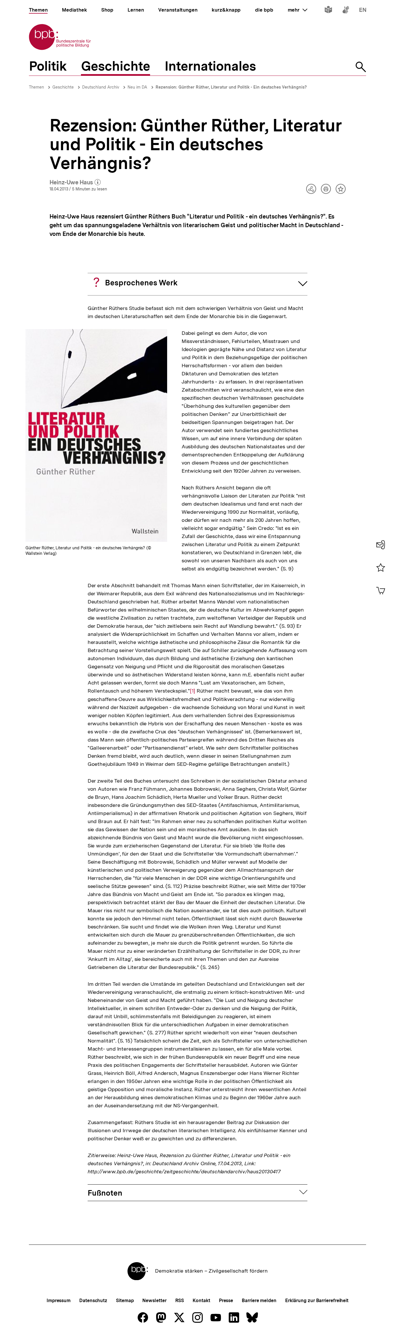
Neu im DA (137, 87)
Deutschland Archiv (100, 87)
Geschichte (63, 87)
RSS (179, 1300)
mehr (297, 10)
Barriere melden (259, 1300)
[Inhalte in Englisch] (362, 11)
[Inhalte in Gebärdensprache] (345, 11)
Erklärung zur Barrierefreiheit (316, 1300)
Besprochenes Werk (141, 282)
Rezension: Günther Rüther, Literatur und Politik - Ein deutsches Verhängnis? (231, 87)
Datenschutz (93, 1300)
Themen (36, 87)
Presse (226, 1300)
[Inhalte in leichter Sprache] (328, 11)
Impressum (59, 1300)
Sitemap (125, 1300)
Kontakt (201, 1300)
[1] (192, 691)
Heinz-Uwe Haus (75, 182)
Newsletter (154, 1300)
